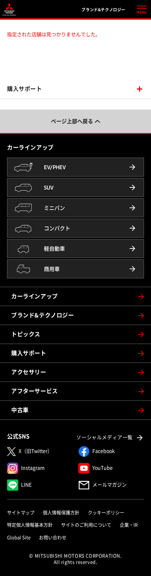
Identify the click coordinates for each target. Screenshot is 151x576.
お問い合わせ (52, 537)
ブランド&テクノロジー (42, 315)
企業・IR (129, 525)
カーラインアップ (34, 296)
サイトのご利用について (86, 525)
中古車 (20, 410)
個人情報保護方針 (61, 512)
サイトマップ (20, 512)
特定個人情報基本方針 (30, 525)
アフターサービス (34, 391)
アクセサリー (28, 372)
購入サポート (24, 89)
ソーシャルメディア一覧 (104, 437)
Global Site (19, 537)
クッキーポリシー (106, 512)
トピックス (25, 334)
